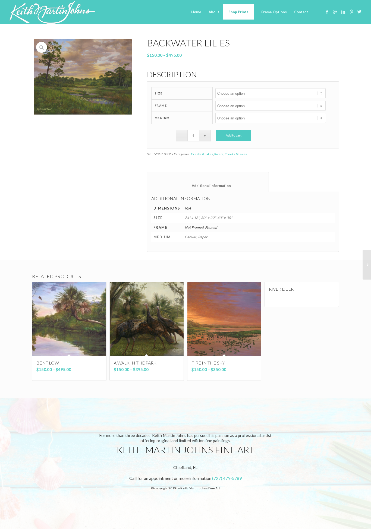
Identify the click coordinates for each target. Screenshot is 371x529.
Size (159, 93)
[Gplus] (335, 12)
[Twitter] (360, 12)
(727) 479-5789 (227, 478)
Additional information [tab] (208, 185)
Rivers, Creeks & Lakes (230, 154)
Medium (162, 117)
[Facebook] (327, 12)
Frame (161, 105)
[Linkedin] (343, 12)
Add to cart (233, 135)
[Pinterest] (351, 12)
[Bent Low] (367, 265)
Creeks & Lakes (202, 154)
